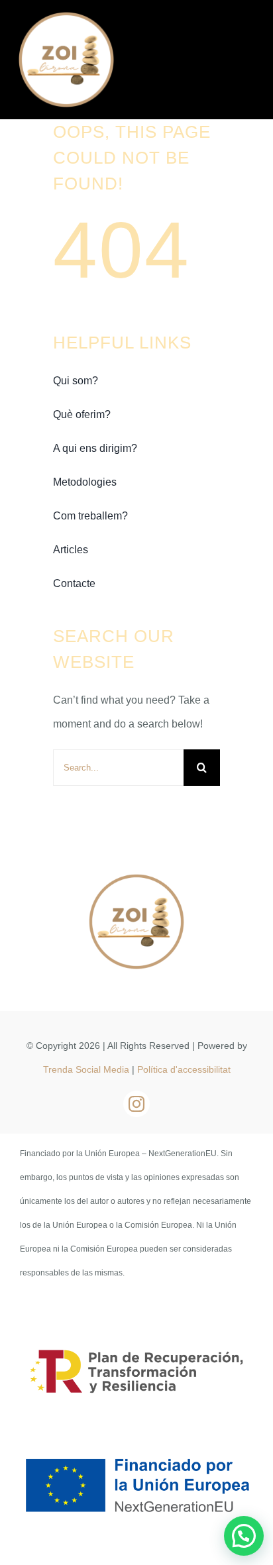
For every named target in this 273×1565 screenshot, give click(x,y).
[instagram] (136, 1104)
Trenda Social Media (86, 1069)
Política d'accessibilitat (184, 1069)
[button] (244, 1536)
